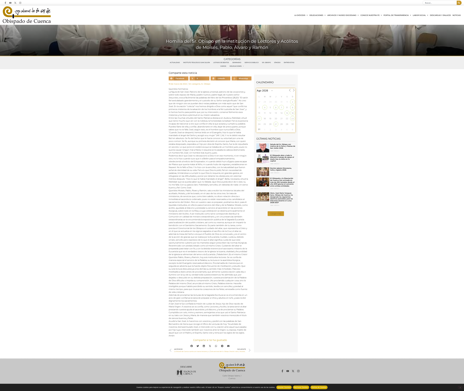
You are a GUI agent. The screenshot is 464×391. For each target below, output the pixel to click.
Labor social (419, 15)
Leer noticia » (274, 151)
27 (276, 124)
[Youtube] (10, 3)
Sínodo (277, 62)
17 (259, 118)
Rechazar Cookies (301, 387)
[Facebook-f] (5, 3)
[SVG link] (186, 372)
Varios (223, 66)
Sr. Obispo (266, 62)
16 (293, 113)
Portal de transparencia (396, 15)
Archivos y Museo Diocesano (341, 15)
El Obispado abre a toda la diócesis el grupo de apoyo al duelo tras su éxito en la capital (282, 158)
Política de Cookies (319, 387)
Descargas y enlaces (440, 15)
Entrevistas (289, 62)
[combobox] (440, 3)
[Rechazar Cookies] (460, 387)
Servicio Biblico (252, 62)
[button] (178, 78)
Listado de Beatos (221, 62)
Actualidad (175, 62)
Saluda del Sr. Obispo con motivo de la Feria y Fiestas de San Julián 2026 (282, 146)
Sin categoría (194, 84)
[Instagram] (20, 3)
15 (287, 113)
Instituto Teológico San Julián (196, 62)
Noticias (457, 15)
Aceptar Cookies (284, 387)
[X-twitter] (15, 3)
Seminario (236, 62)
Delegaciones (316, 15)
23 (292, 118)
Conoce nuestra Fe (370, 15)
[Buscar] (459, 3)
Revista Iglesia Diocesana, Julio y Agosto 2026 (281, 169)
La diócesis (299, 15)
